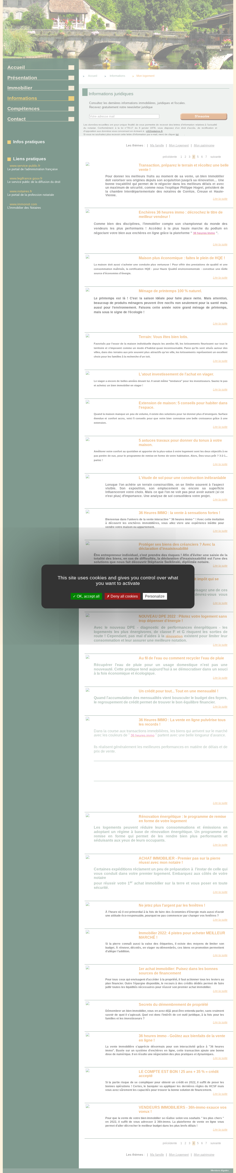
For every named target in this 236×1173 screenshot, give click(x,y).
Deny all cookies (124, 596)
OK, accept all (88, 596)
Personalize (155, 596)
